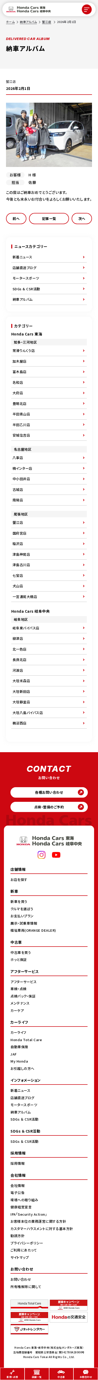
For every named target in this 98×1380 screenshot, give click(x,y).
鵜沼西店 (20, 723)
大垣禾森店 (21, 680)
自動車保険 (19, 1046)
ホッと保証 (18, 959)
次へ (81, 218)
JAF (13, 1054)
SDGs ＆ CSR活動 (24, 1119)
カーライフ (18, 1032)
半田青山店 (21, 413)
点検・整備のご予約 (49, 806)
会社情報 (17, 1185)
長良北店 (20, 659)
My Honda (19, 1061)
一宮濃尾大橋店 (25, 596)
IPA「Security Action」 (28, 1214)
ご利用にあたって (23, 1250)
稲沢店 (18, 543)
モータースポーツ (26, 278)
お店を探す (18, 879)
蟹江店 (46, 22)
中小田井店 (21, 478)
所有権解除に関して (26, 1286)
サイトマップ (19, 1257)
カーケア (17, 1010)
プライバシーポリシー (26, 1242)
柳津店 (18, 638)
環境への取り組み (24, 1199)
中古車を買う (20, 952)
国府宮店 (20, 533)
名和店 (18, 382)
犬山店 (18, 585)
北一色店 (20, 649)
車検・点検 (18, 988)
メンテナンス (20, 1003)
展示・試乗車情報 (23, 923)
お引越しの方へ (22, 1068)
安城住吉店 (21, 435)
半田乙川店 (21, 424)
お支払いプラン (22, 915)
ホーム (10, 22)
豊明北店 (20, 403)
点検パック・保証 (23, 996)
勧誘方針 (17, 1235)
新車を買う (18, 901)
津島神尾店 (21, 554)
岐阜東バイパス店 (26, 627)
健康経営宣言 (21, 1206)
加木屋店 (20, 361)
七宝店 (18, 575)
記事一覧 (49, 218)
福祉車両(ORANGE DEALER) (33, 930)
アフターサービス (23, 981)
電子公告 (17, 1192)
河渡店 (18, 670)
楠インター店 (22, 468)
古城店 (18, 489)
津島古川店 (21, 564)
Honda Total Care (26, 1039)
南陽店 (18, 499)
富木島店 (20, 371)
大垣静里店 (21, 701)
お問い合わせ (20, 1279)
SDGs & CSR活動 (26, 288)
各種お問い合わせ (49, 792)
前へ (16, 218)
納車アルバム (28, 22)
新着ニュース (22, 256)
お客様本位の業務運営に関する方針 (38, 1221)
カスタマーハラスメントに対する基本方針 (41, 1228)
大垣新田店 (21, 691)
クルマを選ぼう (21, 908)
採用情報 (17, 1163)
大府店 (18, 392)
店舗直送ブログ (25, 267)
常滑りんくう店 (24, 350)
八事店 (18, 457)
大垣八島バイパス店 (28, 712)
